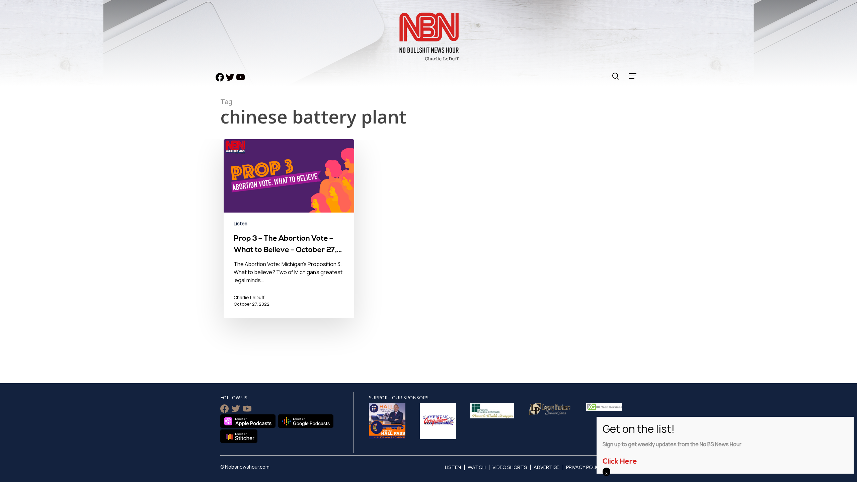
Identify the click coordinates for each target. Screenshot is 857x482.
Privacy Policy (584, 467)
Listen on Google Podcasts (305, 421)
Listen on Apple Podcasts (248, 421)
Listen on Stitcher (238, 436)
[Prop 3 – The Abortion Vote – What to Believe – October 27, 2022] (289, 233)
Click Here (620, 462)
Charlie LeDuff (249, 297)
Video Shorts (509, 467)
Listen (240, 223)
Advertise (546, 467)
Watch (477, 467)
